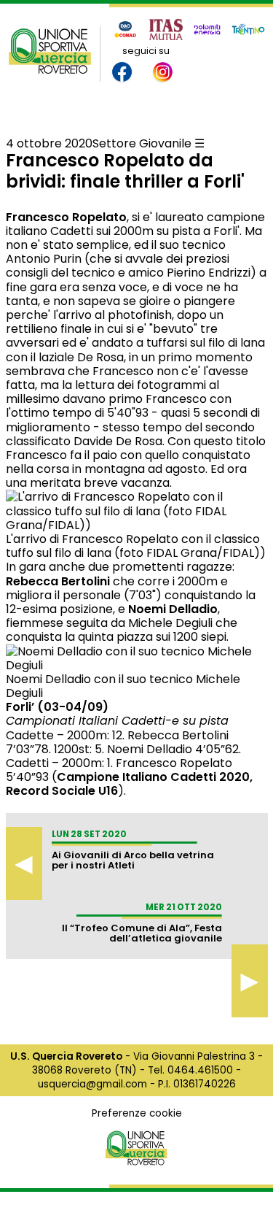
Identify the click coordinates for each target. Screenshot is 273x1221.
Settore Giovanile (141, 143)
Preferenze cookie (137, 1113)
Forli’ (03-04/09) (57, 706)
